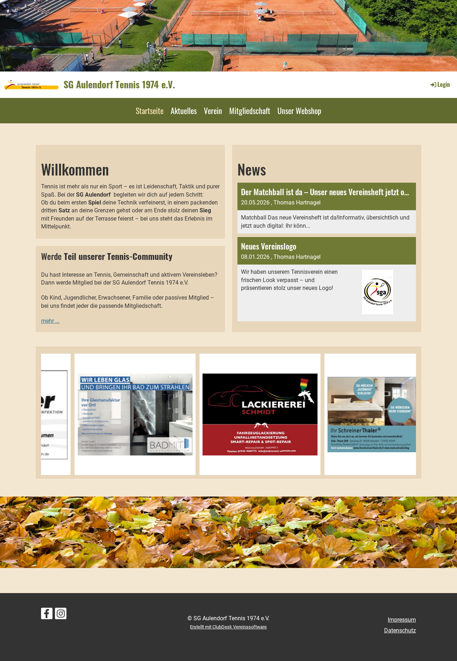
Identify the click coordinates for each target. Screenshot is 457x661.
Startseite (150, 110)
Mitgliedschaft (249, 110)
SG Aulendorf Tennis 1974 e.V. (119, 84)
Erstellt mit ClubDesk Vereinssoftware (228, 627)
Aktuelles (184, 110)
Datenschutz (400, 630)
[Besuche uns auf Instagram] (60, 615)
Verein (213, 110)
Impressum (402, 619)
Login (443, 84)
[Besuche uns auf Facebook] (46, 615)
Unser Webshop (299, 110)
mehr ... (50, 320)
